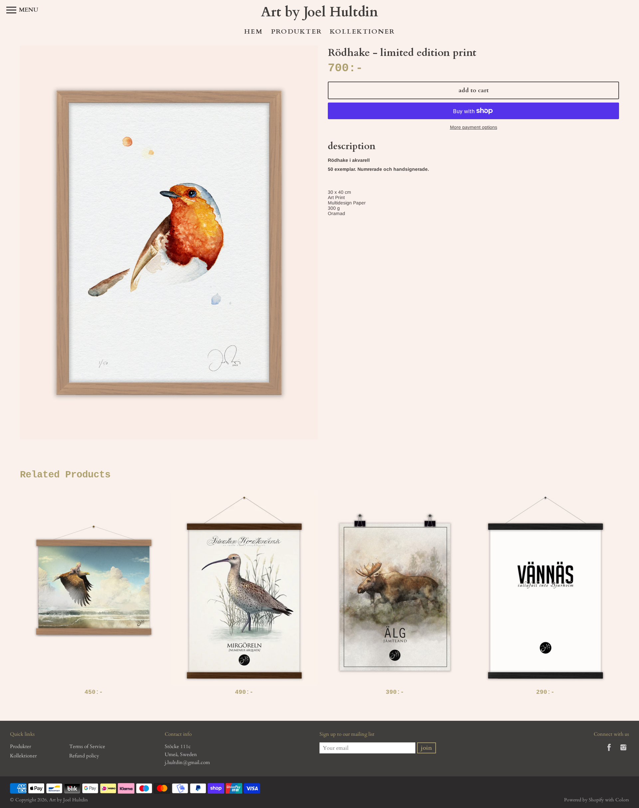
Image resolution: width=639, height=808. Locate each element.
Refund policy (84, 755)
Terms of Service (87, 746)
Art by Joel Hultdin (68, 800)
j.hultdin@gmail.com (187, 762)
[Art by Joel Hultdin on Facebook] (609, 752)
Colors (622, 800)
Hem (253, 31)
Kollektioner (362, 31)
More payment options (473, 127)
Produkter (296, 31)
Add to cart (474, 90)
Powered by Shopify (584, 800)
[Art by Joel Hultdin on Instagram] (623, 752)
